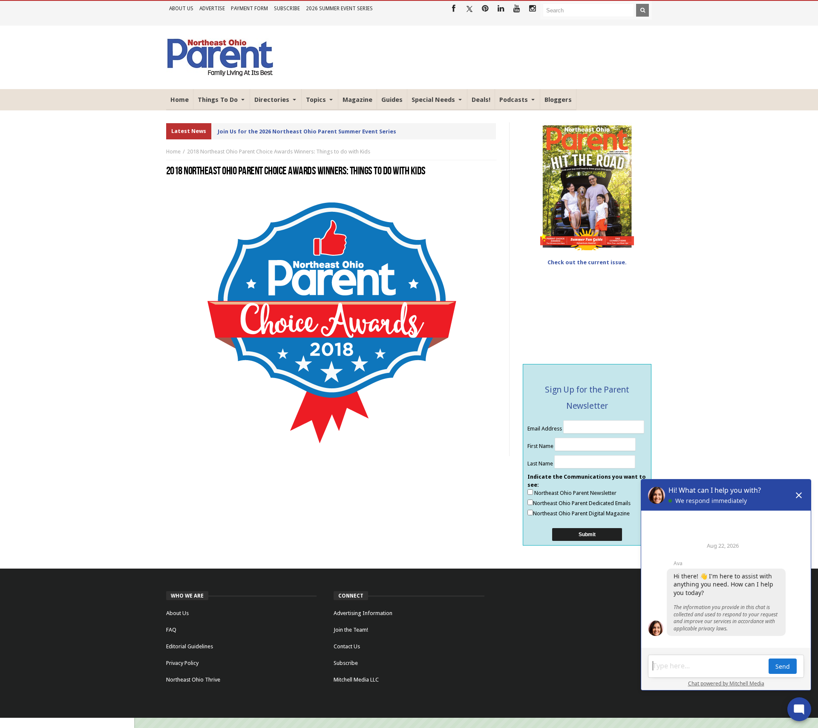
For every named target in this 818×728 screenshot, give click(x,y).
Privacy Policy (182, 663)
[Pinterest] (485, 9)
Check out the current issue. (587, 262)
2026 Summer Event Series (339, 9)
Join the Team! (351, 630)
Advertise (212, 9)
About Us (181, 9)
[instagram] (532, 9)
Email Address (545, 428)
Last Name (540, 463)
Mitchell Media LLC (356, 679)
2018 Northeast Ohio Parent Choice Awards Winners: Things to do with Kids (278, 151)
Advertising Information (363, 613)
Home (173, 151)
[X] (469, 9)
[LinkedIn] (501, 9)
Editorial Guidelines (189, 646)
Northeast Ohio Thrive (193, 679)
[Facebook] (453, 9)
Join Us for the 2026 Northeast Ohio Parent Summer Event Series (307, 131)
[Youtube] (516, 9)
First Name (541, 446)
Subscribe (287, 9)
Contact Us (347, 646)
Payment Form (249, 9)
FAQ (171, 630)
